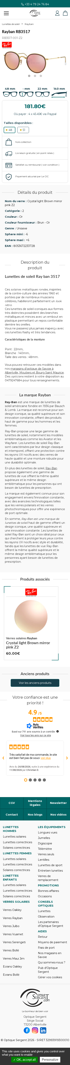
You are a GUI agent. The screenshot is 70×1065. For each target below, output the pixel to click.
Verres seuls (46, 854)
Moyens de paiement (52, 942)
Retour (42, 937)
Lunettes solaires (14, 836)
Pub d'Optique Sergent (48, 970)
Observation (46, 916)
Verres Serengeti (14, 942)
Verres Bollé (11, 950)
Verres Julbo (11, 926)
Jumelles (44, 838)
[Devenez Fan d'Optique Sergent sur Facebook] (27, 1030)
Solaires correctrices (16, 847)
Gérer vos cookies (50, 977)
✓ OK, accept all (24, 1059)
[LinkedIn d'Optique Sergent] (43, 1030)
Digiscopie (45, 843)
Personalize (50, 1059)
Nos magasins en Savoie (49, 955)
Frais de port (46, 947)
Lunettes (44, 911)
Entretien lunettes (50, 870)
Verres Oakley (12, 910)
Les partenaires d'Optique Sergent (50, 924)
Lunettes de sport (50, 865)
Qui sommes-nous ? (51, 962)
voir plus (46, 758)
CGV (12, 803)
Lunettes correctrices (17, 842)
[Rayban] (31, 592)
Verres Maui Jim (13, 958)
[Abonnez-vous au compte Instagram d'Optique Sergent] (35, 1030)
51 (24, 130)
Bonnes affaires (48, 891)
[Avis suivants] (67, 758)
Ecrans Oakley (12, 966)
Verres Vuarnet (13, 934)
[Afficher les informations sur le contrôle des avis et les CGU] (57, 731)
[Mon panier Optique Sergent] (65, 13)
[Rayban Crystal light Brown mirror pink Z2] (31, 623)
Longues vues (47, 832)
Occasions (45, 896)
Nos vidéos (58, 814)
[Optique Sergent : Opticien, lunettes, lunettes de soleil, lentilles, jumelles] (35, 13)
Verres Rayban (13, 918)
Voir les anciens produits (35, 683)
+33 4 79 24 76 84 (37, 5)
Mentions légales (35, 803)
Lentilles (43, 859)
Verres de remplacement (48, 878)
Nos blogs (35, 814)
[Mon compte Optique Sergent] (57, 13)
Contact (12, 814)
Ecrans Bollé (11, 974)
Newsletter (58, 803)
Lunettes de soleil (11, 24)
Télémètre (45, 849)
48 (10, 130)
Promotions (48, 885)
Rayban (29, 24)
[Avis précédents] (3, 758)
